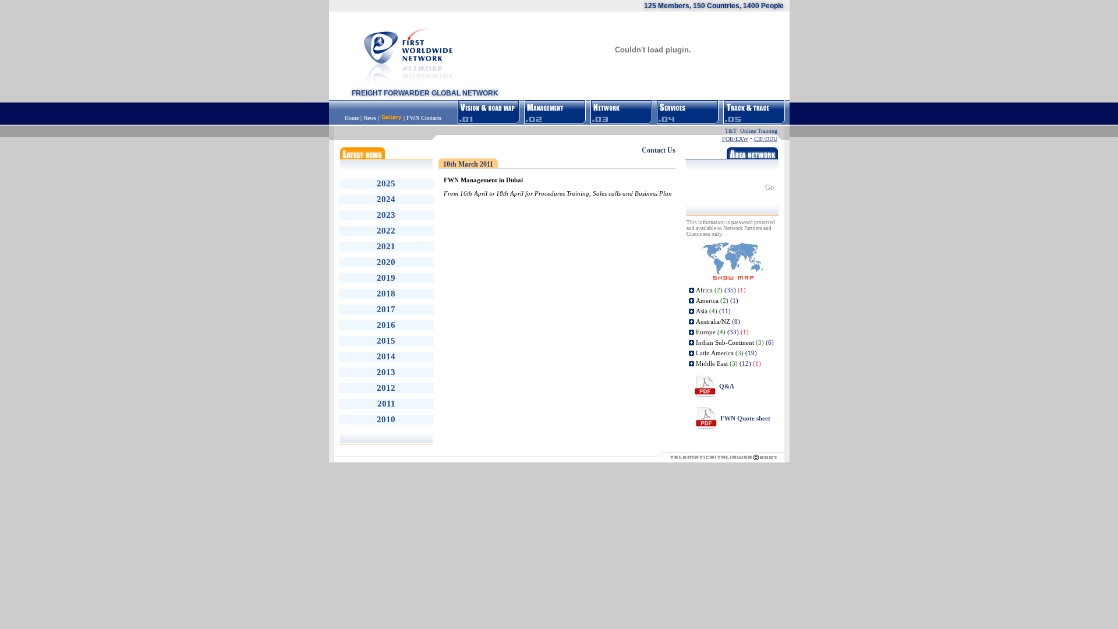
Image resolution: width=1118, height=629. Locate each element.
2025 (386, 183)
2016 (386, 325)
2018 (386, 293)
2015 (386, 340)
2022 (386, 230)
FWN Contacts (423, 118)
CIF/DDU (765, 139)
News (369, 118)
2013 (386, 372)
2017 (386, 309)
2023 (386, 215)
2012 (386, 388)
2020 (386, 262)
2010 (386, 419)
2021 (386, 246)
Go (769, 187)
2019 (386, 277)
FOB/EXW (735, 139)
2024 (386, 199)
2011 (386, 403)
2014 (386, 356)
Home (352, 118)
